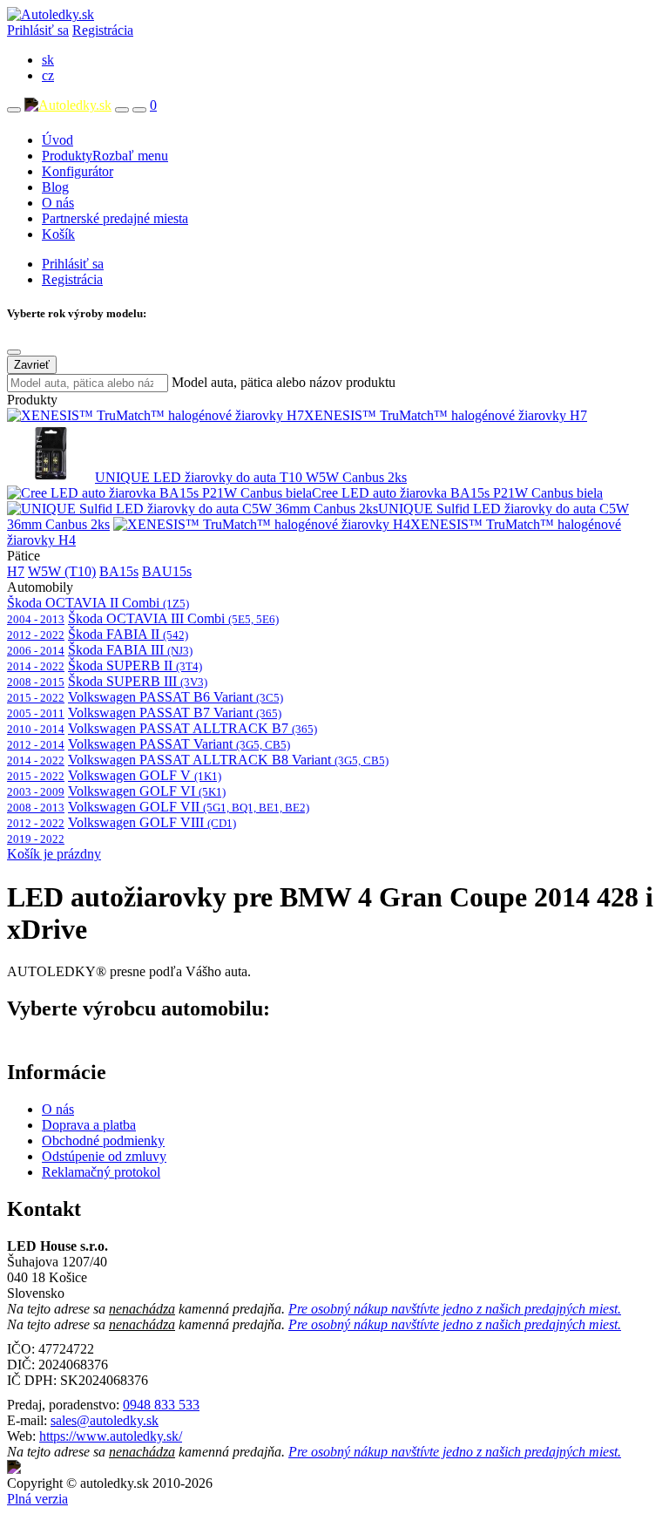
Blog (55, 187)
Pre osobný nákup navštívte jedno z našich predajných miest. (454, 1308)
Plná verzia (37, 1498)
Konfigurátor (77, 171)
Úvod (57, 139)
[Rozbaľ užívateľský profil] (139, 109)
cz (48, 75)
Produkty (105, 155)
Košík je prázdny (54, 853)
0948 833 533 (161, 1404)
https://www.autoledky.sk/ (110, 1436)
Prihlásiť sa (38, 30)
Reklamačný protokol (101, 1171)
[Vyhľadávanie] (122, 109)
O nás (58, 202)
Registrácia (102, 30)
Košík (58, 234)
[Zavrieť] (14, 352)
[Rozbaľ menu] (14, 109)
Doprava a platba (89, 1124)
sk (48, 59)
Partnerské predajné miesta (115, 218)
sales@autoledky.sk (105, 1420)
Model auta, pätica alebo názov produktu (283, 382)
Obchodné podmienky (103, 1140)
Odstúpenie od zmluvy (104, 1156)
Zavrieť (32, 364)
